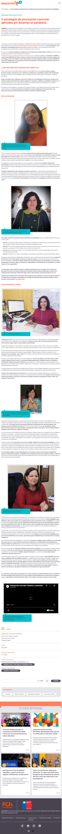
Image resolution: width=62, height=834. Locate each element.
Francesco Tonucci (15, 153)
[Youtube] (28, 826)
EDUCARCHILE (5, 9)
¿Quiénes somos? (32, 818)
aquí (55, 272)
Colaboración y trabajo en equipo (9, 636)
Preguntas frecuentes (7, 818)
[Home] (11, 3)
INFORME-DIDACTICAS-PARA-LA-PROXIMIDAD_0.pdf (18, 664)
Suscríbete (31, 819)
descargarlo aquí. (20, 279)
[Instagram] (34, 826)
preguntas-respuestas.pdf (11, 670)
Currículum (8, 694)
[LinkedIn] (40, 826)
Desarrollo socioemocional (8, 638)
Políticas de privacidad (45, 818)
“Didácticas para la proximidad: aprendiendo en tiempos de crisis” (17, 55)
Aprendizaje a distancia (34, 694)
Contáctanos (57, 818)
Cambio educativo (19, 694)
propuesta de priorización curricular (27, 47)
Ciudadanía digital (5, 640)
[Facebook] (22, 826)
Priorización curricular (49, 694)
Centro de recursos (20, 818)
